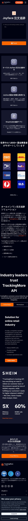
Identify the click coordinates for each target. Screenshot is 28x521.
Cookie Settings (14, 518)
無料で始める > (14, 78)
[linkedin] (2, 486)
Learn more (11, 360)
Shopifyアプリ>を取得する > (14, 132)
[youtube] (12, 486)
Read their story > (7, 418)
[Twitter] (8, 486)
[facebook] (5, 486)
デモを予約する (14, 456)
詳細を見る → (14, 195)
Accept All (14, 514)
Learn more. (23, 509)
